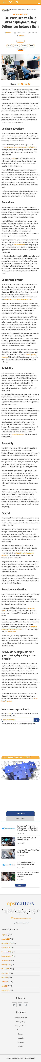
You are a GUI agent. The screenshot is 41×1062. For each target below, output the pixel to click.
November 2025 (6, 952)
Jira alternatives (19, 245)
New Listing (20, 1038)
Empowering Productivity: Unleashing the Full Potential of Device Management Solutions (27, 828)
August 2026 (5, 990)
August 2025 (5, 939)
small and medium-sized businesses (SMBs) (19, 147)
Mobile (20, 49)
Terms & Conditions (21, 1018)
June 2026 (4, 982)
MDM (31, 45)
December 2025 (6, 956)
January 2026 (5, 960)
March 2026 (5, 969)
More (19, 885)
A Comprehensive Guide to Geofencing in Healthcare (26, 863)
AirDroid (8, 33)
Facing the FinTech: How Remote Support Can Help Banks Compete (28, 874)
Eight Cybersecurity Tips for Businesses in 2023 (26, 839)
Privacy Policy (20, 1022)
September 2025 (6, 943)
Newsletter (20, 1042)
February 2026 (6, 964)
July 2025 (4, 935)
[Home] (20, 903)
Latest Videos (20, 818)
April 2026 (4, 973)
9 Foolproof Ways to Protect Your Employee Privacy (28, 851)
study (14, 158)
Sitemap (20, 1046)
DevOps (24, 45)
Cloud (16, 45)
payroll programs (18, 434)
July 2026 (4, 986)
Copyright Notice (20, 1026)
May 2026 (4, 977)
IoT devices (12, 632)
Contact (20, 1034)
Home (3, 9)
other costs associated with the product (18, 299)
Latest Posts (20, 813)
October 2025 (5, 947)
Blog (9, 45)
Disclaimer (20, 1030)
